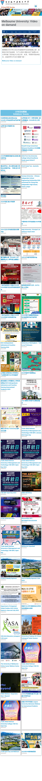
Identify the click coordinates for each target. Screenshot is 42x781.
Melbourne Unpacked (28, 546)
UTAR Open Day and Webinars (10, 751)
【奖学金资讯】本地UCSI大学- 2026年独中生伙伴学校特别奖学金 (10, 287)
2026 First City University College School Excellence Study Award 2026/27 (30, 158)
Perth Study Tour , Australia (30, 166)
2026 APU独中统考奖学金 (29, 257)
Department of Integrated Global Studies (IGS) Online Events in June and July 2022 (10, 608)
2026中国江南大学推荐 (8, 201)
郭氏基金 (3, 196)
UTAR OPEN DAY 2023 (7, 518)
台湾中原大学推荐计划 (7, 126)
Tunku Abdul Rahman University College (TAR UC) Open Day (30, 666)
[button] (35, 6)
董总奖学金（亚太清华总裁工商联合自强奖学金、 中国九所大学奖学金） (10, 168)
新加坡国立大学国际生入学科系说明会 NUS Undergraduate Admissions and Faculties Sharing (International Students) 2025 (10, 385)
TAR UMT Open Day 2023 (8, 493)
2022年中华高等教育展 (29, 751)
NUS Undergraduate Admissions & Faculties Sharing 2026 (8, 345)
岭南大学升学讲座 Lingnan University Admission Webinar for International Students (31, 704)
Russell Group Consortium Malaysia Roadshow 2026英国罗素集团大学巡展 (31, 148)
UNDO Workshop (27, 493)
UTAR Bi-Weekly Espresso (9, 578)
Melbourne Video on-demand (11, 61)
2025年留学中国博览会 (29, 373)
